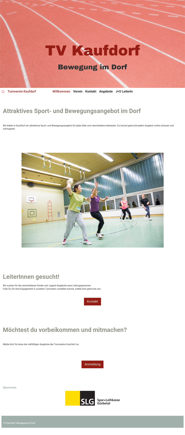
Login (179, 91)
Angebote (106, 91)
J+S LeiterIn (124, 91)
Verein (77, 91)
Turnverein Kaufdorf (22, 91)
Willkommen (61, 91)
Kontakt (90, 91)
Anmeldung (92, 364)
